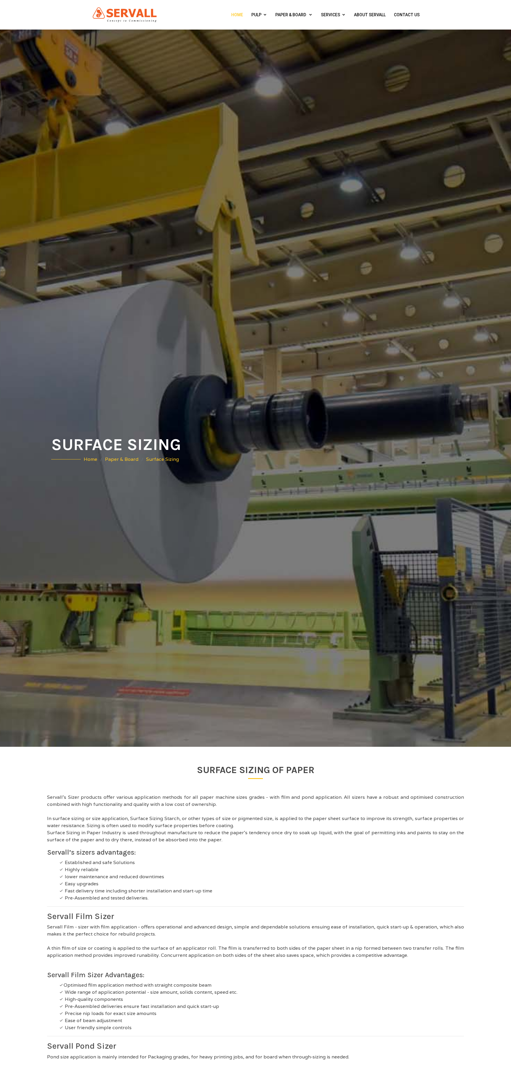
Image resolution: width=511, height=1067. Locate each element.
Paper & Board (291, 14)
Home (237, 14)
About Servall (370, 14)
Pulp (256, 14)
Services (330, 14)
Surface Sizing (162, 459)
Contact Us (407, 14)
